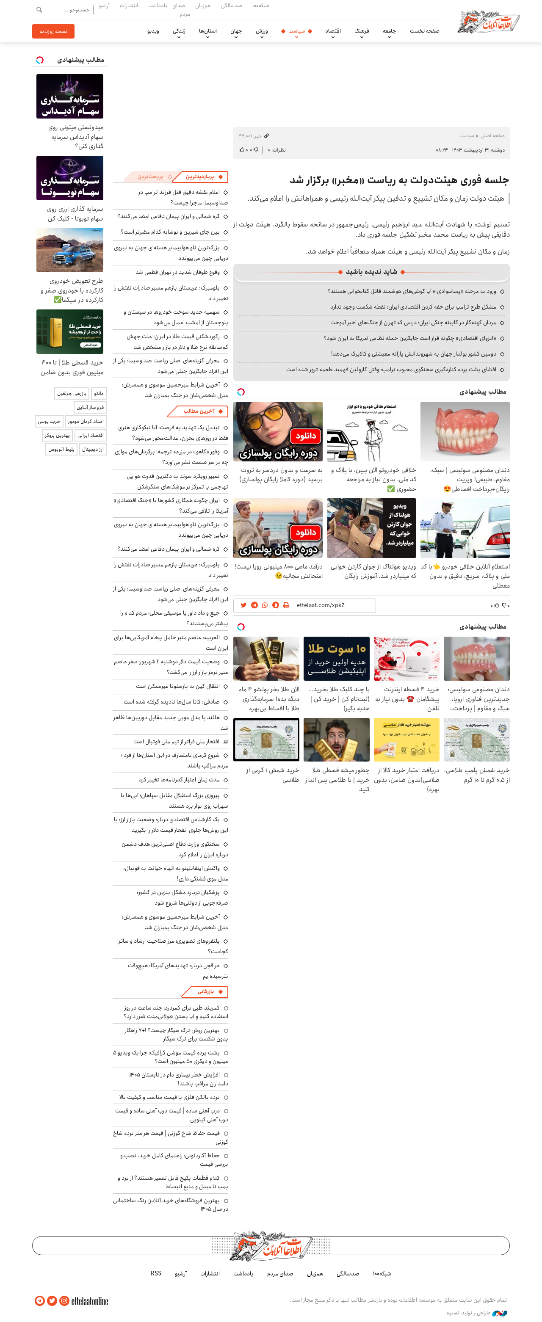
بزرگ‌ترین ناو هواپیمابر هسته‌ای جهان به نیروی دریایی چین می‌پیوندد (171, 530)
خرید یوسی (49, 421)
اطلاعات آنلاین (488, 21)
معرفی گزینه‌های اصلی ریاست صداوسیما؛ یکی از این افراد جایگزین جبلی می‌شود (170, 366)
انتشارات (129, 5)
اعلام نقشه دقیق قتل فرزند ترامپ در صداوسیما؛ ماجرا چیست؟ (183, 197)
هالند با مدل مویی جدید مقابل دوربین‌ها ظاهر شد (170, 723)
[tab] (204, 177)
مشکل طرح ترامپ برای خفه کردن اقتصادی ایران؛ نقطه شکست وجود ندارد (413, 307)
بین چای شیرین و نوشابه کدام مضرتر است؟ (170, 232)
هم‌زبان (203, 5)
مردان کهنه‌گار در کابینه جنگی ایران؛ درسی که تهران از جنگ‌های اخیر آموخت (413, 322)
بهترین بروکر (57, 435)
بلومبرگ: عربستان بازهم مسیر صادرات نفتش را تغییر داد (170, 293)
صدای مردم (181, 9)
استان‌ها (208, 31)
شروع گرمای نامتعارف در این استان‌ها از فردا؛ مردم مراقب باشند (174, 760)
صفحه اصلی (493, 136)
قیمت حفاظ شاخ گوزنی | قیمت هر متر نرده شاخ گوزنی (170, 1137)
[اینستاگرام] (64, 1301)
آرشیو (104, 5)
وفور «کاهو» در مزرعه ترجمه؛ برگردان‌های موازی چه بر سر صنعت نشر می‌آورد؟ (171, 457)
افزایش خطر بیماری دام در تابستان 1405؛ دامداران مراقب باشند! (178, 1079)
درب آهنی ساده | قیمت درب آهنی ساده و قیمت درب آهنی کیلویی (171, 1115)
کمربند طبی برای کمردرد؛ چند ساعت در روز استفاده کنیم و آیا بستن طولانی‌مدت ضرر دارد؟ (176, 1012)
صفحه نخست (425, 31)
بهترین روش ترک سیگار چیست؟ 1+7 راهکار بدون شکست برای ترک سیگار (176, 1034)
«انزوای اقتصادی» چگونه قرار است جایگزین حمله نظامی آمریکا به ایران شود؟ (410, 338)
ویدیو (153, 31)
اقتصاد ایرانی (90, 435)
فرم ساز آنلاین (90, 407)
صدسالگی (231, 5)
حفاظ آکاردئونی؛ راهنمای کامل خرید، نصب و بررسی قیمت (174, 1160)
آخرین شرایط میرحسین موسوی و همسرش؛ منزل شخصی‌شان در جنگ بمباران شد (175, 390)
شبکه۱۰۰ (260, 5)
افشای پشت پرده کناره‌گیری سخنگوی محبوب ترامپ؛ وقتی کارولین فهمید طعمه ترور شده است (391, 369)
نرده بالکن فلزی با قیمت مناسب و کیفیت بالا (169, 1097)
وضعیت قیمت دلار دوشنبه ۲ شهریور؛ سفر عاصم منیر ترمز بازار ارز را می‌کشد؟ (171, 667)
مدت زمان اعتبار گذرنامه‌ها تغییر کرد (179, 779)
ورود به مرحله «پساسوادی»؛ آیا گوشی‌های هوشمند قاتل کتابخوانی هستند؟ (411, 291)
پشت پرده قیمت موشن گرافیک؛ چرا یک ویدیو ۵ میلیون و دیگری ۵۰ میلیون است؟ (170, 1057)
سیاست (296, 31)
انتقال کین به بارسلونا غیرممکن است (178, 686)
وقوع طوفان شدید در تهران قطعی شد (178, 272)
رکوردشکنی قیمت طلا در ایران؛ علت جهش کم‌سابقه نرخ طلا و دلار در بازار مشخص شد (177, 342)
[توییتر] (52, 1301)
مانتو (99, 393)
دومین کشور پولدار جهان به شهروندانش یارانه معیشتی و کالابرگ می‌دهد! (413, 354)
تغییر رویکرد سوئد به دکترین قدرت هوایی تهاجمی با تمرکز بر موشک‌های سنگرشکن (177, 481)
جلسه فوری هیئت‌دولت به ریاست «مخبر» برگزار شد (400, 180)
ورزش (262, 31)
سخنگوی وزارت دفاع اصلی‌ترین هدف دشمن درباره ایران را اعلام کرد (175, 849)
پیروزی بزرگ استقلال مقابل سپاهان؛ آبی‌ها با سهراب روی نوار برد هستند (174, 801)
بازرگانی (206, 992)
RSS (156, 1273)
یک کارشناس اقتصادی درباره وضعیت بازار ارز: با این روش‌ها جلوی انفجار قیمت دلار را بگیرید (171, 825)
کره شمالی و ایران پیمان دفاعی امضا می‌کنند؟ (168, 216)
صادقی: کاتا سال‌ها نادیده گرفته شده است (172, 702)
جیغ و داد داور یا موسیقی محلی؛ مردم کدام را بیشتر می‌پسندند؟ (174, 618)
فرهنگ (361, 31)
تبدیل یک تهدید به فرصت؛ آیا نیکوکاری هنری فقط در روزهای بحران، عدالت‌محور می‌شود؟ (173, 433)
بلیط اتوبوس (61, 449)
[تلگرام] (40, 1301)
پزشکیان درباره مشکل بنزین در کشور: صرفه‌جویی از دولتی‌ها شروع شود (182, 898)
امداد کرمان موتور (86, 421)
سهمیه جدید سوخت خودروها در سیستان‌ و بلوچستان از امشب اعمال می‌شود (176, 317)
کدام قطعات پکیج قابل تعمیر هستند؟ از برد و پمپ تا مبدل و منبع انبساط (173, 1182)
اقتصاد (333, 31)
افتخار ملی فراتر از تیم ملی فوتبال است (176, 741)
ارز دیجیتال (93, 449)
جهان (236, 31)
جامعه (389, 31)
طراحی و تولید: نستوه (469, 1313)
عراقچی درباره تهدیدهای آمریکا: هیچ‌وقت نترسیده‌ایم (178, 971)
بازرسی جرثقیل (71, 393)
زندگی (179, 31)
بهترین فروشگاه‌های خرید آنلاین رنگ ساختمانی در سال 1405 (170, 1205)
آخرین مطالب (199, 411)
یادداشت (157, 5)
